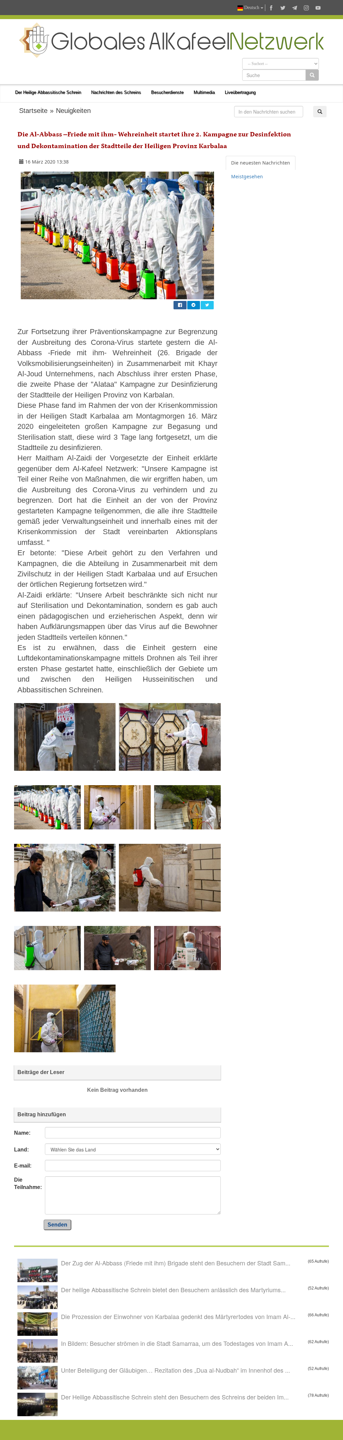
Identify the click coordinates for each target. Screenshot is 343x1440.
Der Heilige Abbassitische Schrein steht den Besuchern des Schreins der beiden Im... (175, 1396)
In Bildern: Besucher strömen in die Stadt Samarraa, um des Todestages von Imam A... (177, 1343)
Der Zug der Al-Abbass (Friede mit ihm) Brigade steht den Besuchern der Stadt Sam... (175, 1262)
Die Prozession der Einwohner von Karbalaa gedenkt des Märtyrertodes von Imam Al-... (178, 1316)
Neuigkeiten (73, 110)
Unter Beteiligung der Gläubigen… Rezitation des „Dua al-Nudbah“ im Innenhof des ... (175, 1370)
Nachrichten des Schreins (116, 92)
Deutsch (252, 7)
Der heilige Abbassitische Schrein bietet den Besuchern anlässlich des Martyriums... (173, 1289)
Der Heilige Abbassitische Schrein (48, 92)
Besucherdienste (167, 92)
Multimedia (204, 92)
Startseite (33, 110)
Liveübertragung (240, 92)
